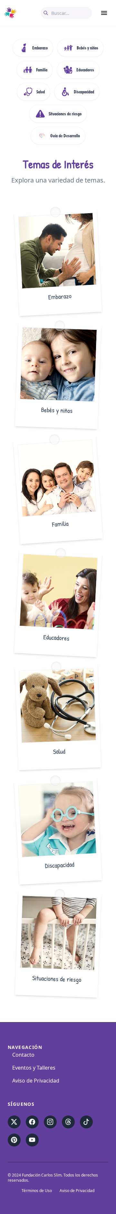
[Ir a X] (14, 1121)
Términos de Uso (37, 1190)
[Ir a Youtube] (32, 1140)
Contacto (23, 1054)
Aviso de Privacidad (35, 1080)
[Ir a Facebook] (32, 1121)
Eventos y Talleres (33, 1067)
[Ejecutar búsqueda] (45, 13)
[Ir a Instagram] (50, 1121)
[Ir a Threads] (68, 1121)
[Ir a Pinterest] (14, 1140)
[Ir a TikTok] (86, 1121)
